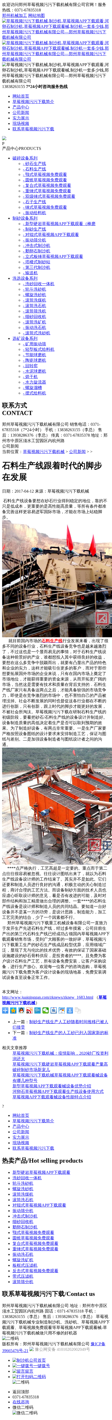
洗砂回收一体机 (27, 1178)
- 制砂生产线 (34, 229)
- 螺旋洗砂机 (34, 294)
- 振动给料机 (34, 213)
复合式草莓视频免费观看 (35, 1243)
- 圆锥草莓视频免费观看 (45, 180)
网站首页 (21, 96)
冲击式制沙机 (25, 1216)
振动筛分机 (23, 1210)
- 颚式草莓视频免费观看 (45, 174)
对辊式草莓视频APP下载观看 (39, 1205)
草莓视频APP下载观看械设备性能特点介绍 (52, 1097)
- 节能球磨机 (34, 355)
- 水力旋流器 (34, 382)
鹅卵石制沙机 (25, 1227)
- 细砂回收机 (34, 316)
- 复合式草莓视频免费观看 (47, 185)
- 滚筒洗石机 (34, 305)
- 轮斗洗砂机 (34, 289)
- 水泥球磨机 (34, 371)
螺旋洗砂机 (23, 1189)
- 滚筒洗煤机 (34, 300)
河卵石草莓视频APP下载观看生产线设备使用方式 (58, 1091)
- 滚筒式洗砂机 (36, 333)
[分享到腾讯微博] (37, 1010)
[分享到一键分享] (70, 1010)
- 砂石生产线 (34, 163)
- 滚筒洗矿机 (34, 322)
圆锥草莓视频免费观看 (33, 1238)
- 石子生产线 (34, 202)
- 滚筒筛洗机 (34, 311)
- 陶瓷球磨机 (34, 360)
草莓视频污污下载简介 (33, 101)
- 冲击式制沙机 (36, 245)
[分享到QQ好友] (21, 1010)
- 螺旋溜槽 (32, 387)
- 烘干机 (30, 376)
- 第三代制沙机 (36, 267)
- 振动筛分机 (34, 240)
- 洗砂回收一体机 (38, 284)
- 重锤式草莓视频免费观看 (47, 191)
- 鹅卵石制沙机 (36, 251)
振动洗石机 (23, 1254)
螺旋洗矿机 (23, 1260)
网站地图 (36, 15)
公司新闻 (21, 112)
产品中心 (21, 107)
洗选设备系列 (25, 278)
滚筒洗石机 (23, 1200)
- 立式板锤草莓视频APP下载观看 (53, 256)
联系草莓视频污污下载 (33, 129)
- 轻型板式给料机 (38, 349)
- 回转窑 (30, 366)
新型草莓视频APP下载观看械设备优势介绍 (52, 1086)
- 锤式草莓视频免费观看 (45, 207)
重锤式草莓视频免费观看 (35, 1249)
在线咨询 (21, 1402)
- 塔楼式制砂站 (36, 262)
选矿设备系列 (25, 338)
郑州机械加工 (14, 15)
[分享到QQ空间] (13, 1010)
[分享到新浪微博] (29, 1010)
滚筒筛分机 (23, 1281)
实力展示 (21, 118)
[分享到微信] (45, 1010)
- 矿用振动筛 (34, 344)
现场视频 (21, 123)
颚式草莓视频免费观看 (33, 1232)
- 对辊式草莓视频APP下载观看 (51, 234)
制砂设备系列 (25, 218)
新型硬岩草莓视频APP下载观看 (41, 1172)
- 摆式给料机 (34, 393)
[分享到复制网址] (78, 1010)
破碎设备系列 (25, 158)
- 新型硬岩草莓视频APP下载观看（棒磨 (59, 223)
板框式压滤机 (25, 1265)
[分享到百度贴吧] (54, 1010)
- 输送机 (30, 273)
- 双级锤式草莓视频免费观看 (49, 196)
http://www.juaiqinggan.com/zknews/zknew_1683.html (47, 997)
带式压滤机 (23, 1276)
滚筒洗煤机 (23, 1194)
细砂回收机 (23, 1221)
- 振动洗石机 (34, 327)
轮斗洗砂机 (23, 1183)
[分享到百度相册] (62, 1010)
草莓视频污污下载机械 (44, 451)
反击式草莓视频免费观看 (35, 1271)
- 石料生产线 (34, 169)
